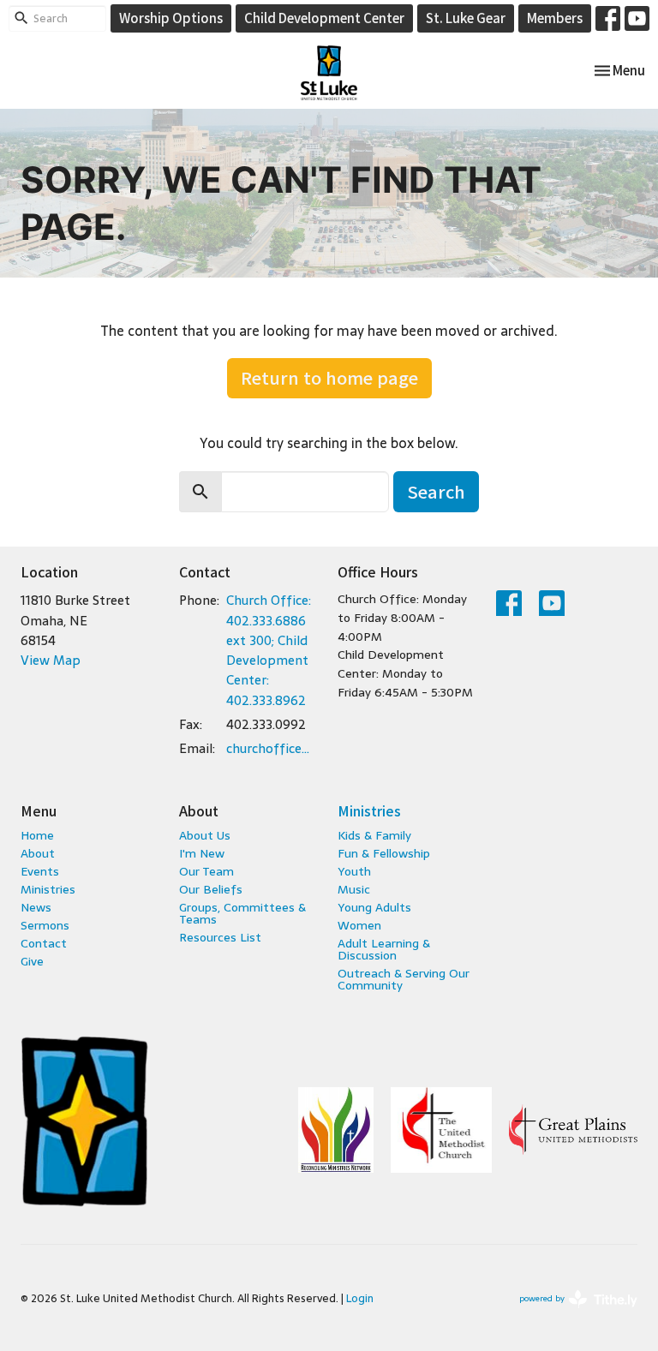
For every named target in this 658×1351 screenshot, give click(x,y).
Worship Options (171, 18)
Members (555, 18)
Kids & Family (374, 835)
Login (360, 1298)
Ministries (48, 889)
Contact (44, 943)
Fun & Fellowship (384, 853)
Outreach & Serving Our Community (404, 979)
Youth (354, 871)
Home (37, 835)
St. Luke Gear (465, 18)
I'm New (201, 853)
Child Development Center (324, 18)
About (38, 853)
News (36, 907)
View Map (51, 660)
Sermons (45, 925)
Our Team (206, 871)
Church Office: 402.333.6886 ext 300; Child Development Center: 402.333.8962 (268, 650)
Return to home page (329, 377)
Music (354, 889)
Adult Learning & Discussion (384, 949)
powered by (569, 1312)
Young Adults (374, 907)
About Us (204, 835)
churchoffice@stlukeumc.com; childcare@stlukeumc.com (273, 748)
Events (40, 871)
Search (436, 491)
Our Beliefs (210, 889)
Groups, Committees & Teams (242, 913)
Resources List (220, 937)
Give (32, 961)
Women (359, 925)
